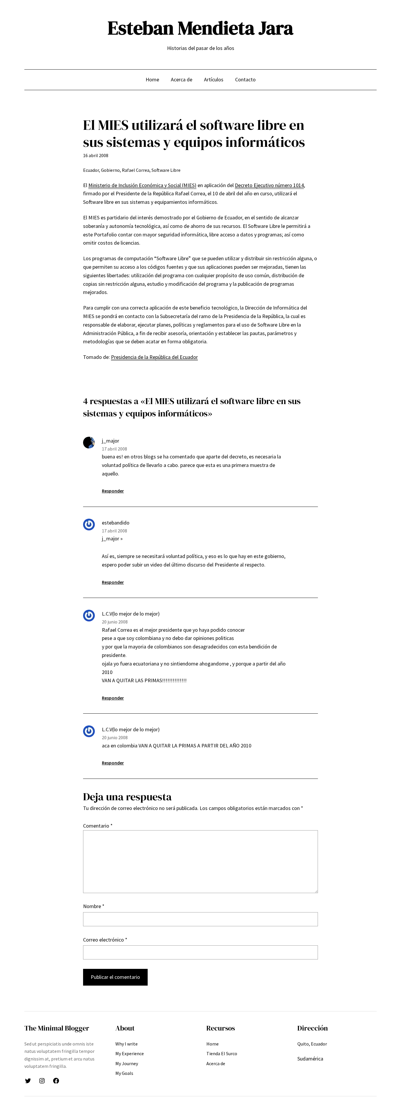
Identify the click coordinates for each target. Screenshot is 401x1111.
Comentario (98, 825)
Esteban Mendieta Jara (200, 28)
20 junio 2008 (115, 622)
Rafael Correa (135, 170)
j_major (110, 440)
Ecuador (91, 170)
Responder (113, 491)
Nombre (94, 906)
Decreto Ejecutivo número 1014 (269, 185)
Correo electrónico (105, 939)
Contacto (245, 79)
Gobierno (110, 170)
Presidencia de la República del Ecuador (154, 357)
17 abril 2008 (114, 449)
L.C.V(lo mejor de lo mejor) (131, 613)
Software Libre (166, 170)
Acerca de (181, 79)
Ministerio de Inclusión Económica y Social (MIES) (142, 185)
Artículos (213, 79)
